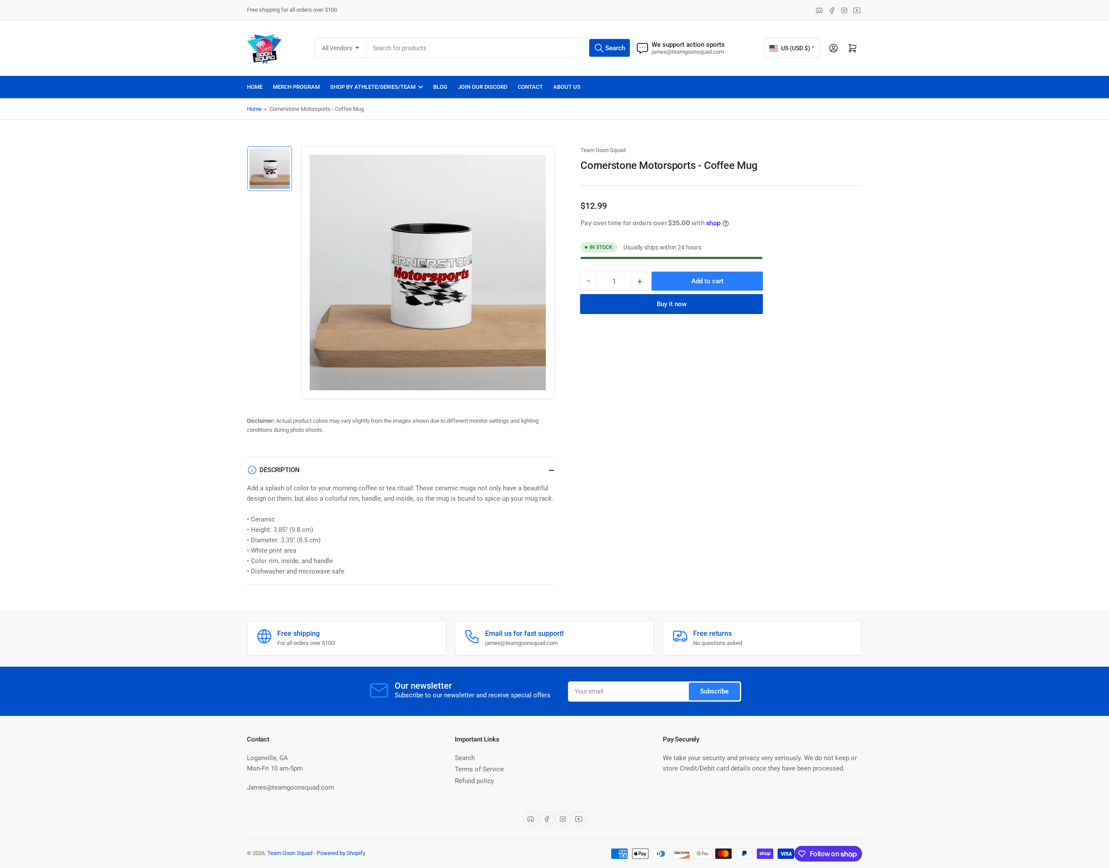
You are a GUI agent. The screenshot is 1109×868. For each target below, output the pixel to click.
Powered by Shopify (341, 853)
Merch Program (296, 87)
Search (465, 758)
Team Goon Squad (603, 150)
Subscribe (714, 691)
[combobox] (498, 48)
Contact (530, 87)
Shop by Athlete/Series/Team (372, 87)
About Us (566, 87)
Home (255, 87)
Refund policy (474, 781)
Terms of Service (479, 769)
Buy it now (672, 304)
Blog (440, 87)
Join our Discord (482, 87)
